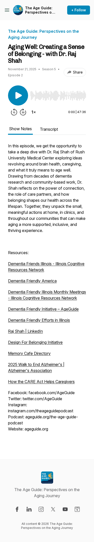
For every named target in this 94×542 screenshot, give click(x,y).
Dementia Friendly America (32, 280)
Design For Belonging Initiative (35, 342)
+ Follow (78, 10)
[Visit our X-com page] (53, 509)
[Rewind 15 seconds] (14, 112)
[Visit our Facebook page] (17, 509)
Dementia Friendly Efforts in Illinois (39, 320)
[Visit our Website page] (77, 509)
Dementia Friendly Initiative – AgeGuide (43, 309)
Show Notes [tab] (20, 128)
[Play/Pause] (18, 95)
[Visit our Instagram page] (41, 509)
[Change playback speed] (34, 112)
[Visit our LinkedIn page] (29, 509)
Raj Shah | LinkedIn (25, 331)
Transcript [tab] (49, 129)
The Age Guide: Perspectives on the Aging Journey (39, 10)
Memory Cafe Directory (29, 353)
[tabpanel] (47, 293)
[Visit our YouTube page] (65, 509)
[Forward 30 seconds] (23, 112)
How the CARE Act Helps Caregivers (41, 381)
